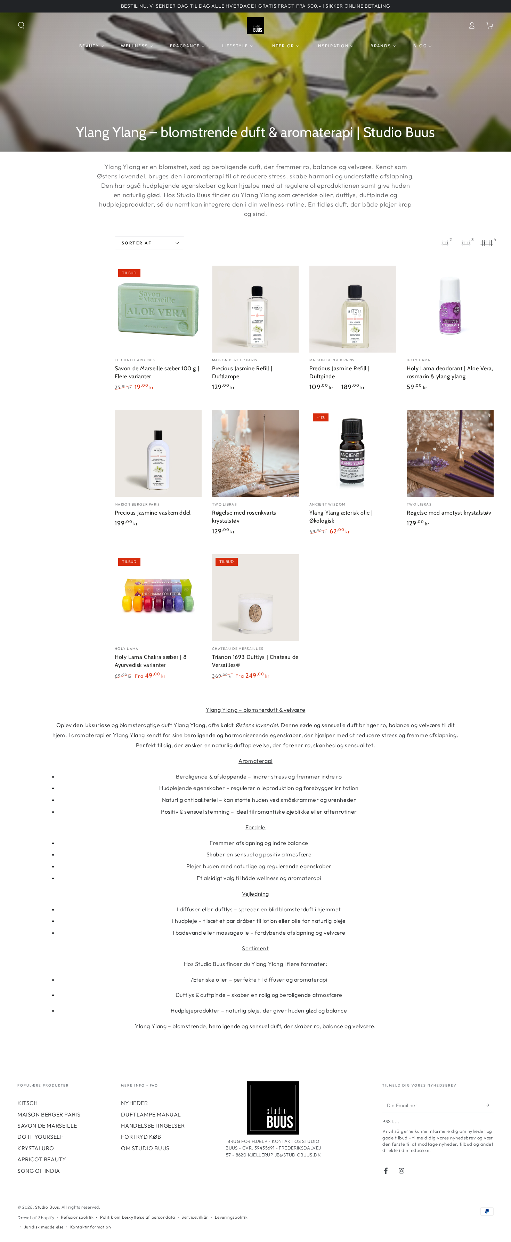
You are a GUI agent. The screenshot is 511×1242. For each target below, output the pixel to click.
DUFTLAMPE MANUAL (151, 1114)
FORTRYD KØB (141, 1136)
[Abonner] (490, 1105)
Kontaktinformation (90, 1226)
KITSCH (27, 1102)
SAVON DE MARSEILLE (47, 1125)
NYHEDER (134, 1102)
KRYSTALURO (35, 1148)
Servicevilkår (194, 1217)
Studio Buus (47, 1207)
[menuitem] (91, 46)
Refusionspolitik (77, 1217)
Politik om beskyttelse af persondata (137, 1217)
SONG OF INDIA (38, 1170)
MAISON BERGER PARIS (48, 1114)
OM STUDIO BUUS (145, 1148)
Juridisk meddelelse (44, 1226)
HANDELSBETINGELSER (153, 1125)
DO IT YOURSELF (40, 1136)
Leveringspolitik (231, 1217)
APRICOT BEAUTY (41, 1159)
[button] (21, 25)
